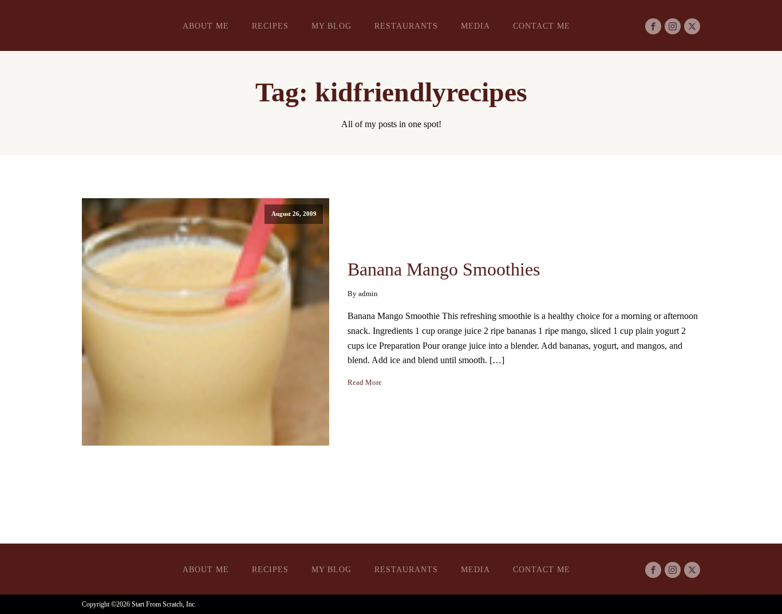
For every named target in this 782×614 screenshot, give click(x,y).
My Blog (331, 26)
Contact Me (541, 26)
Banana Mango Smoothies (443, 269)
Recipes (270, 26)
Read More (364, 383)
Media (475, 26)
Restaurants (406, 26)
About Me (206, 26)
